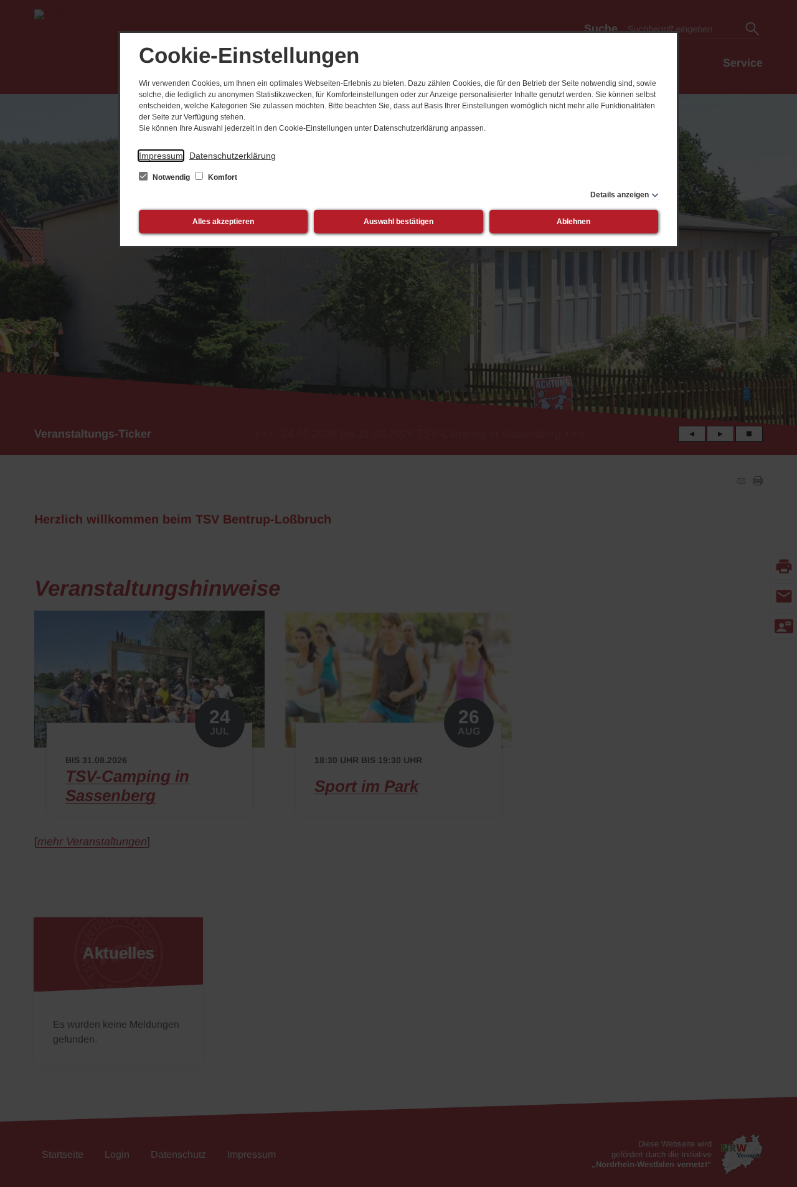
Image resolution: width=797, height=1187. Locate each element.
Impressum (161, 156)
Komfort (221, 177)
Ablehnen (573, 221)
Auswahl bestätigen (398, 221)
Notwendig (171, 177)
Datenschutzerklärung (232, 156)
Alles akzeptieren (223, 221)
